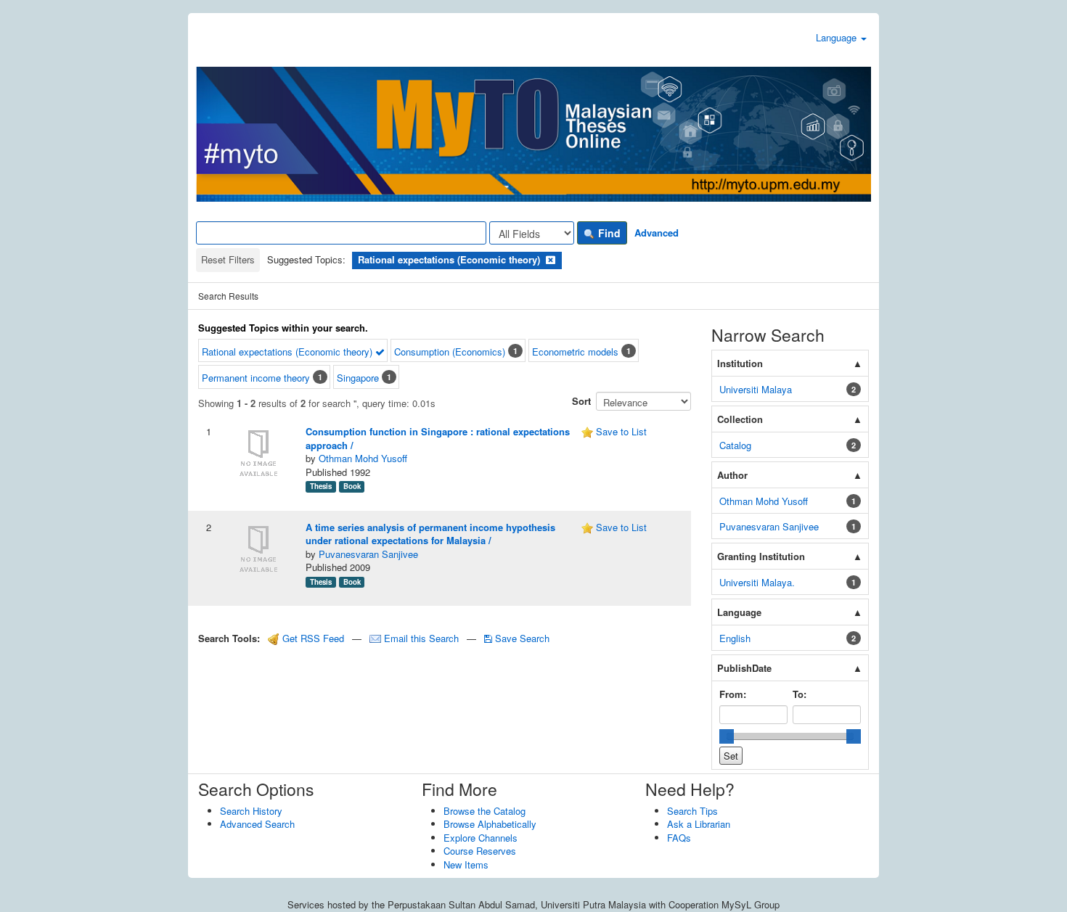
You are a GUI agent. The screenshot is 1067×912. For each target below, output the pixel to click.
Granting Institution (761, 556)
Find (608, 233)
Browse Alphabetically (489, 824)
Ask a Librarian (698, 824)
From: (732, 694)
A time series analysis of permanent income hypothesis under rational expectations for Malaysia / (430, 534)
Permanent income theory (256, 378)
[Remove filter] (550, 259)
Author (732, 475)
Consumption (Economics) (449, 351)
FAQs (679, 838)
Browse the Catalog (484, 811)
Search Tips (692, 811)
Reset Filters (228, 259)
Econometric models (575, 351)
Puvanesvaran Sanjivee (368, 554)
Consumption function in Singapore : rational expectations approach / (438, 438)
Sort (581, 401)
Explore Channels (480, 838)
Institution (740, 363)
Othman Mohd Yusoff (363, 458)
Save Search (520, 638)
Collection (740, 419)
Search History (251, 811)
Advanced (656, 232)
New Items (465, 864)
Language (837, 37)
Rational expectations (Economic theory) (288, 351)
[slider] (726, 736)
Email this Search (421, 638)
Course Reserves (479, 851)
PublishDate (744, 668)
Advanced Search (257, 824)
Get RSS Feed (311, 638)
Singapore (358, 378)
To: (799, 694)
